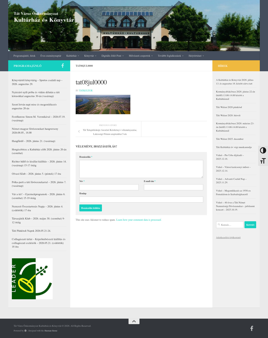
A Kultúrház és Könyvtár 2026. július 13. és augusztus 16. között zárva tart (234, 81)
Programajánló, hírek (24, 55)
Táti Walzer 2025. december (229, 138)
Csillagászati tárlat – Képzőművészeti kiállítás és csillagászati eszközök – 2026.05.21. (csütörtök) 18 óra (38, 242)
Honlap (82, 193)
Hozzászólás (85, 156)
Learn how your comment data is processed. (139, 219)
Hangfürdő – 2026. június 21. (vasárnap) (33, 141)
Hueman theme (50, 330)
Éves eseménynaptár (50, 55)
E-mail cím (150, 181)
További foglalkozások (169, 55)
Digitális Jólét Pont (111, 55)
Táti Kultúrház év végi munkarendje (234, 147)
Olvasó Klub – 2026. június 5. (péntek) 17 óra (36, 173)
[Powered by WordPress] (25, 331)
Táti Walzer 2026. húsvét (228, 115)
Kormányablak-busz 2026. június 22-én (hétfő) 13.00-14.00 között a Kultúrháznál (235, 95)
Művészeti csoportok (139, 55)
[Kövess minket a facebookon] (62, 65)
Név (82, 181)
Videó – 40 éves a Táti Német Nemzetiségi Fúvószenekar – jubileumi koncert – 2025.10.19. (235, 206)
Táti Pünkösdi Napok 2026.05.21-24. (31, 230)
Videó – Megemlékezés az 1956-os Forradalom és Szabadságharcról (233, 192)
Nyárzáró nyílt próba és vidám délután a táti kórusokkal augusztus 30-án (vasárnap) (36, 94)
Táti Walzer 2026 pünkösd (229, 107)
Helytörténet (195, 55)
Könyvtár (89, 55)
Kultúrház (71, 55)
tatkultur (85, 90)
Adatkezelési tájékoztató (228, 237)
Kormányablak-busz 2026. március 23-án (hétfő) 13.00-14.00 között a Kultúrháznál (235, 127)
